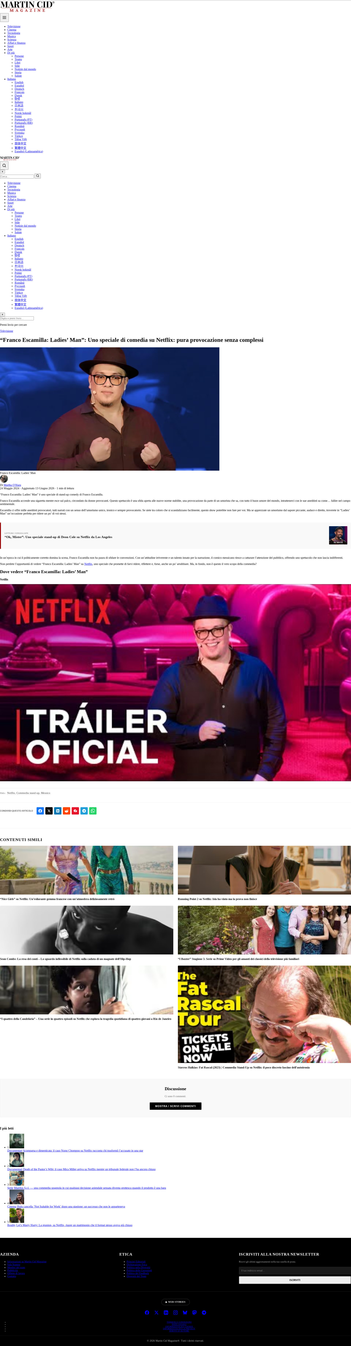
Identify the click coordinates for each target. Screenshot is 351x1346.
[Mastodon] (194, 1312)
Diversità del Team (136, 1276)
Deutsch (19, 88)
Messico (45, 792)
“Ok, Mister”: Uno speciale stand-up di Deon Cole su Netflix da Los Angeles (58, 537)
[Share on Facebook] (40, 811)
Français (19, 92)
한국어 (19, 109)
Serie (10, 1187)
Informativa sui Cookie (179, 1326)
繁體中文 (20, 147)
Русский (20, 129)
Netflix (88, 563)
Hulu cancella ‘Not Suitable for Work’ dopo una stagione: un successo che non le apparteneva (71, 1206)
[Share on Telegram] (84, 811)
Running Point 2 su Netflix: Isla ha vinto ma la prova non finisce (217, 899)
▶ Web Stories (176, 1302)
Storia (18, 72)
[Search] (4, 165)
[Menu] (4, 17)
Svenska (19, 132)
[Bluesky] (185, 1312)
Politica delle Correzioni (139, 1270)
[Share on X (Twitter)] (49, 811)
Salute (18, 75)
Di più (11, 52)
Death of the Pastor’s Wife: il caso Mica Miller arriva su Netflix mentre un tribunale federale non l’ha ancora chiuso (89, 1169)
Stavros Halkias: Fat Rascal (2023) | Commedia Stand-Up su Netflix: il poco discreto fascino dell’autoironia (244, 1067)
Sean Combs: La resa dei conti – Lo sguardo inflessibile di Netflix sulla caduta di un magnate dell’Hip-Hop (65, 958)
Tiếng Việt (21, 139)
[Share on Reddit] (66, 811)
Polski (18, 116)
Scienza (11, 39)
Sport (10, 46)
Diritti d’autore (179, 1331)
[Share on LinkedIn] (57, 811)
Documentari (14, 1150)
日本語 (19, 105)
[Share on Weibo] (75, 811)
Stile (17, 65)
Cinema (11, 29)
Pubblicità (12, 1270)
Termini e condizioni (179, 1322)
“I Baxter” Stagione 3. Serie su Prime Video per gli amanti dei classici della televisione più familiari (238, 958)
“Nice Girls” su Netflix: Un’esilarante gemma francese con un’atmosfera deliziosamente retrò (57, 899)
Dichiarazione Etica (137, 1264)
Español (19, 85)
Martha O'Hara (12, 485)
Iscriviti (294, 1280)
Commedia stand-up (27, 792)
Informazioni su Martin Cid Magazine (26, 1261)
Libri (17, 62)
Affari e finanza (16, 42)
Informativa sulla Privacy (179, 1329)
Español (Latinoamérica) (29, 151)
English (19, 82)
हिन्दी (17, 98)
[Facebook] (147, 1312)
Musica (11, 36)
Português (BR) (24, 122)
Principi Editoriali (136, 1261)
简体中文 (20, 143)
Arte (9, 49)
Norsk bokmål (23, 113)
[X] (156, 1312)
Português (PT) (23, 119)
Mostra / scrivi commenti (175, 1106)
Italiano (11, 79)
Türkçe (19, 136)
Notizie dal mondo (25, 69)
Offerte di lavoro (16, 1273)
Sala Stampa (13, 1264)
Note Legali (179, 1324)
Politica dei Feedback (138, 1273)
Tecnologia (13, 33)
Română (19, 126)
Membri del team (16, 1267)
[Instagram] (175, 1312)
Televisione (13, 26)
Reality (11, 1225)
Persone (19, 56)
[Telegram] (204, 1312)
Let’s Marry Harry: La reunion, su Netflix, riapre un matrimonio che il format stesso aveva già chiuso (74, 1225)
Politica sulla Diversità (138, 1267)
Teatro (18, 59)
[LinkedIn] (166, 1312)
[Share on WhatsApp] (93, 811)
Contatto (11, 1276)
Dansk (18, 95)
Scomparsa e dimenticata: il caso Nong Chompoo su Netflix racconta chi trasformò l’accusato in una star (83, 1150)
